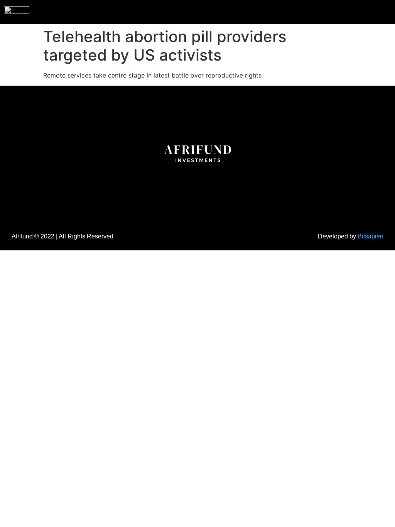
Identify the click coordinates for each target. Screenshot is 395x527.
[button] (373, 11)
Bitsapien (370, 236)
